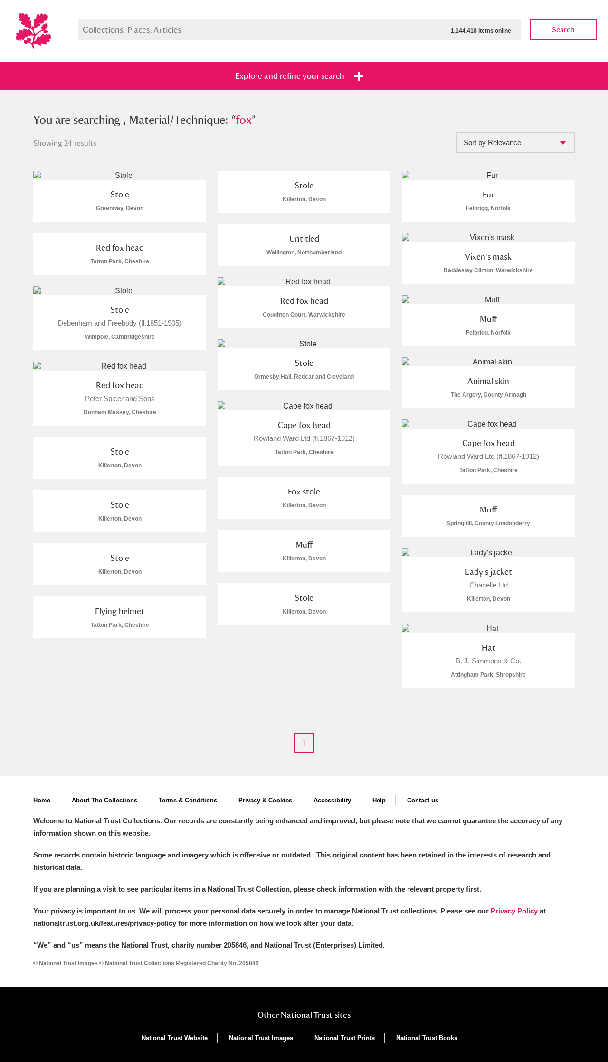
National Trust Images (261, 1038)
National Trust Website (175, 1038)
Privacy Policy (514, 911)
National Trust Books (426, 1038)
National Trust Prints (344, 1038)
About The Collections (104, 800)
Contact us (422, 800)
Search (563, 29)
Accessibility (332, 800)
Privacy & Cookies (265, 800)
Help (379, 800)
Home (41, 800)
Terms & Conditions (188, 800)
